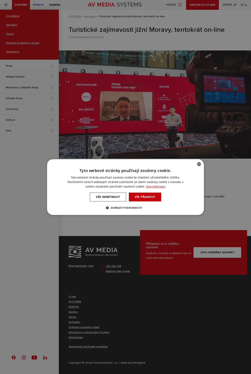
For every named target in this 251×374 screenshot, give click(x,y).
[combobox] (199, 164)
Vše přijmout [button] (145, 197)
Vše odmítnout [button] (108, 197)
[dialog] (125, 187)
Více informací (156, 186)
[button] (125, 207)
